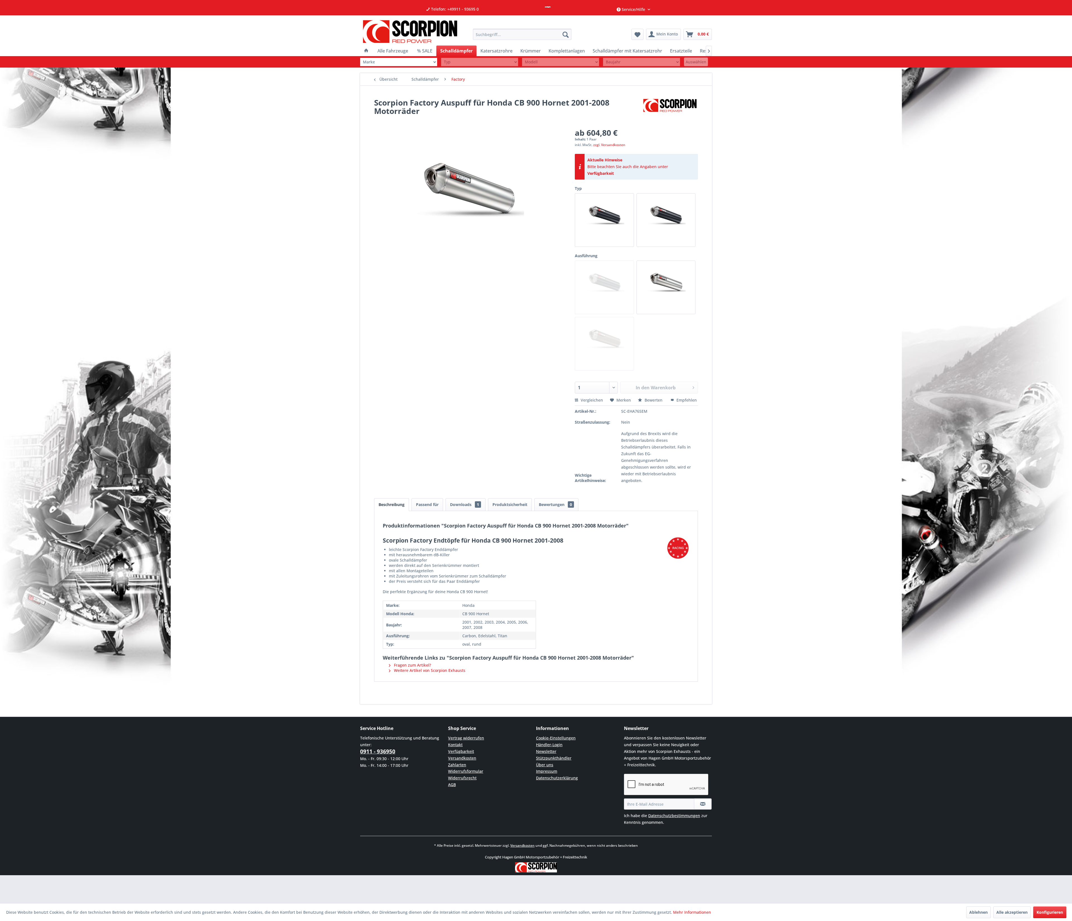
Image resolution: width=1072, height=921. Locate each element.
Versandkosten (462, 758)
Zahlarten (457, 764)
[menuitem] (522, 34)
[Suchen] (565, 34)
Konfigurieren (1050, 912)
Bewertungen (555, 504)
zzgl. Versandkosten (609, 144)
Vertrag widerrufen (466, 738)
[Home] (366, 51)
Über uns (544, 764)
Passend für (427, 504)
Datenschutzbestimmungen (674, 815)
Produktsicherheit (509, 504)
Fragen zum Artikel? (412, 665)
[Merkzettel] (637, 34)
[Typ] (479, 62)
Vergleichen (591, 400)
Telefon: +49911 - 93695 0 (454, 9)
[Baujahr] (641, 62)
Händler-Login (549, 744)
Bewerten (653, 400)
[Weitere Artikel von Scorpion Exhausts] (670, 108)
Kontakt (455, 744)
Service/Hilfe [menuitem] (633, 9)
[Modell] (560, 62)
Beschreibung (392, 504)
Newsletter (546, 751)
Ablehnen (978, 912)
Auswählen (696, 62)
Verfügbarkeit (600, 173)
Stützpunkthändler (553, 758)
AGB (452, 784)
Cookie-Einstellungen (556, 738)
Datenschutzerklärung (557, 778)
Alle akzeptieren (1012, 912)
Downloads (464, 504)
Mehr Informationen (692, 912)
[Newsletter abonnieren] (703, 804)
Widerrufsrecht (462, 778)
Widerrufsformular (465, 771)
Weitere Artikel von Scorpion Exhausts (429, 670)
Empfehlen (686, 400)
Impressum (546, 771)
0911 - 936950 (377, 751)
